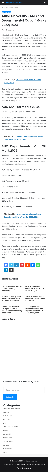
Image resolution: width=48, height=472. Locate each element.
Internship (6, 419)
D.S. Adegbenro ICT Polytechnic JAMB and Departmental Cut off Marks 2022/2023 (34, 309)
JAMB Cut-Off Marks (10, 427)
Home (5, 7)
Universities (7, 449)
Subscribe (10, 397)
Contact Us (21, 464)
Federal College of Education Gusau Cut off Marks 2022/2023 (35, 288)
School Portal (13, 7)
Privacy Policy (40, 464)
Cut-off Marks (8, 416)
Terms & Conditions (24, 468)
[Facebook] (6, 265)
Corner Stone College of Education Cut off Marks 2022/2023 (35, 298)
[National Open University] (14, 2)
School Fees (7, 438)
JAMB (5, 423)
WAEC (5, 452)
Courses (6, 412)
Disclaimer (30, 464)
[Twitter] (11, 265)
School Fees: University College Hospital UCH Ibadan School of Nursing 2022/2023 (12, 309)
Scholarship (7, 434)
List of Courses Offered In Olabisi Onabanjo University (12, 288)
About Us (12, 464)
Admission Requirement (11, 408)
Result (5, 430)
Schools (6, 445)
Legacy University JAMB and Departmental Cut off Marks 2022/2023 (11, 298)
